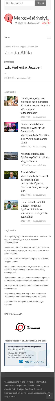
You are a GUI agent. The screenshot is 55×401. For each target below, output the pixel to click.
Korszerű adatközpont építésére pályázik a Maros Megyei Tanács (35, 158)
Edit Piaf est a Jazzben (23, 67)
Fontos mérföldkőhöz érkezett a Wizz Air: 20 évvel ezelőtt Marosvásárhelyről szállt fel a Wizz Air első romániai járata (26, 250)
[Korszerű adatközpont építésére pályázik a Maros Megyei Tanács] (11, 154)
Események (9, 62)
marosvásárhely (24, 78)
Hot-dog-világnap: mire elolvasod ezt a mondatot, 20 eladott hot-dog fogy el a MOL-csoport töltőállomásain (35, 105)
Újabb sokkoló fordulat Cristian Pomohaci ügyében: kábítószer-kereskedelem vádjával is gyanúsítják (34, 209)
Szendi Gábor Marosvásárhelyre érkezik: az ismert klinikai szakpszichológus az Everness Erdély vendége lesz (26, 269)
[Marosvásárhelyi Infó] (27, 20)
